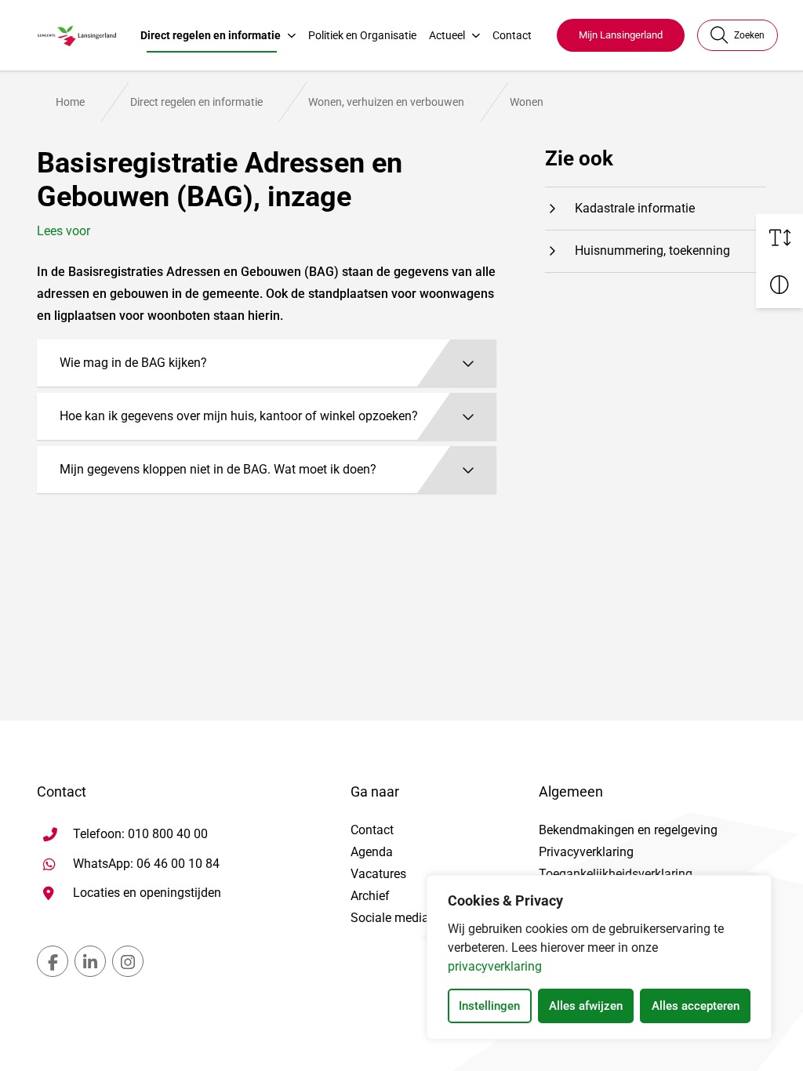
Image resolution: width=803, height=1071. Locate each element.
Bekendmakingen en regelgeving (628, 829)
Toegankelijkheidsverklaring (615, 873)
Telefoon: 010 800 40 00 (140, 833)
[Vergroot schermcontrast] (779, 284)
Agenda (372, 851)
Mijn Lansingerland (621, 35)
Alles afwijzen (586, 1006)
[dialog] (599, 957)
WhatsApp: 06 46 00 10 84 (146, 863)
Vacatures (378, 873)
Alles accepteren (695, 1006)
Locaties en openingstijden (147, 892)
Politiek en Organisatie (362, 35)
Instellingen (489, 1006)
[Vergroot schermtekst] (779, 237)
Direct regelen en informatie (210, 35)
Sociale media (390, 917)
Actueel (447, 35)
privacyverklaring (495, 966)
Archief (370, 895)
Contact (512, 35)
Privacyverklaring (586, 851)
